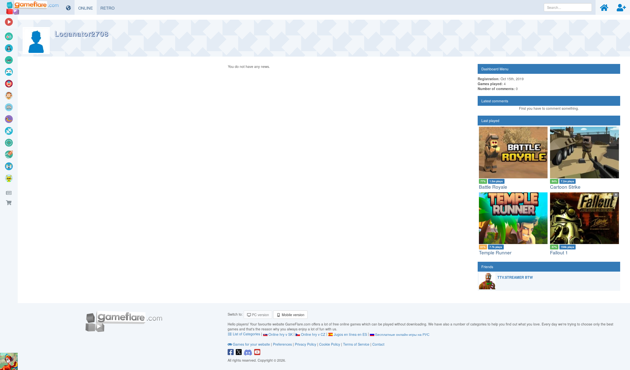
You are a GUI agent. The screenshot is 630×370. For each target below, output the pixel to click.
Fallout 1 (559, 252)
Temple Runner (495, 252)
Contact (378, 344)
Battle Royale (493, 186)
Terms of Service (356, 344)
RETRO (109, 8)
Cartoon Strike (565, 186)
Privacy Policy (305, 344)
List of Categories (246, 333)
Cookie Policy (329, 344)
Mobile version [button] (292, 314)
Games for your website (251, 344)
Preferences (283, 344)
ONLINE (87, 8)
